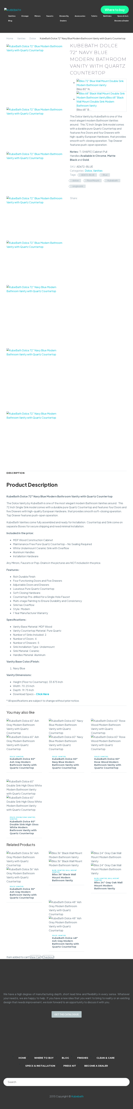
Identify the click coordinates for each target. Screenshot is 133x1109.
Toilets (94, 16)
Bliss (54, 870)
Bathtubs (107, 16)
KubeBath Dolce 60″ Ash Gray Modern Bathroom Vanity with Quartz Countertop (23, 763)
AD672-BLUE (87, 175)
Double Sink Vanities (25, 817)
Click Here (42, 694)
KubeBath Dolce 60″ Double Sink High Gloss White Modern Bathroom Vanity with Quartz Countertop (24, 827)
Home (9, 38)
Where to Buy (44, 1057)
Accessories (80, 16)
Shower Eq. (64, 16)
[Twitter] (85, 197)
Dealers (63, 21)
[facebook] (70, 1039)
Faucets (49, 16)
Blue (105, 175)
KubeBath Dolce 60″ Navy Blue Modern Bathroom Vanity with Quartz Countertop (65, 763)
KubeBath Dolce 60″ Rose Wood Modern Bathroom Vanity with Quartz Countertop (107, 763)
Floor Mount (93, 180)
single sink (78, 186)
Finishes (82, 1057)
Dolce (33, 38)
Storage (25, 16)
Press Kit (69, 1065)
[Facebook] (80, 197)
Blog (10, 21)
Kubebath (113, 180)
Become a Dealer (122, 21)
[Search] (125, 1082)
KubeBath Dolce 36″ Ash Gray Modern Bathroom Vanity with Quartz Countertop (23, 893)
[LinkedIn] (94, 197)
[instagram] (62, 1039)
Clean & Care (106, 1057)
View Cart (35, 957)
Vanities (12, 16)
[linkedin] (53, 1039)
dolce (76, 180)
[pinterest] (79, 1039)
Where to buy (115, 10)
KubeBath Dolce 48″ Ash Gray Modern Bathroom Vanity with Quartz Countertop (65, 942)
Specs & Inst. (123, 16)
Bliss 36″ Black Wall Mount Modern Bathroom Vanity (64, 877)
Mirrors (38, 16)
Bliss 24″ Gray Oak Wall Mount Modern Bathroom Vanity (108, 885)
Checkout (48, 957)
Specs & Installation (40, 1065)
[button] (5, 25)
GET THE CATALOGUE (66, 1014)
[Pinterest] (90, 197)
